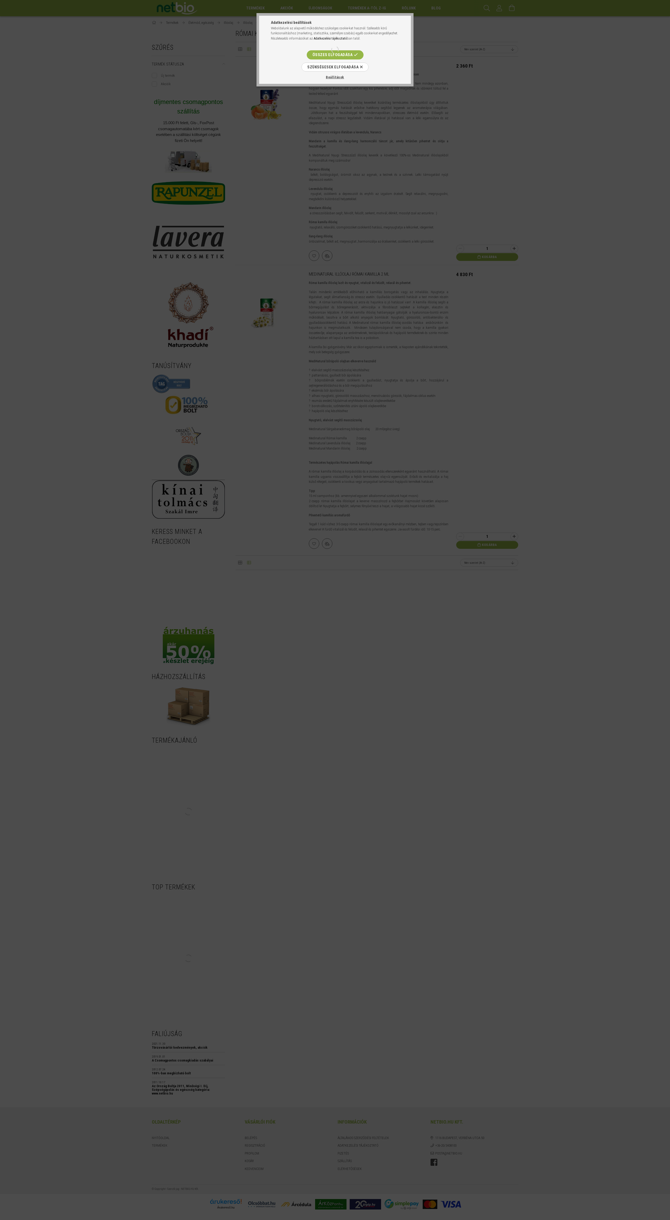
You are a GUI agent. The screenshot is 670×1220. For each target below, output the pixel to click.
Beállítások (335, 77)
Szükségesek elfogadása (333, 67)
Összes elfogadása (332, 54)
